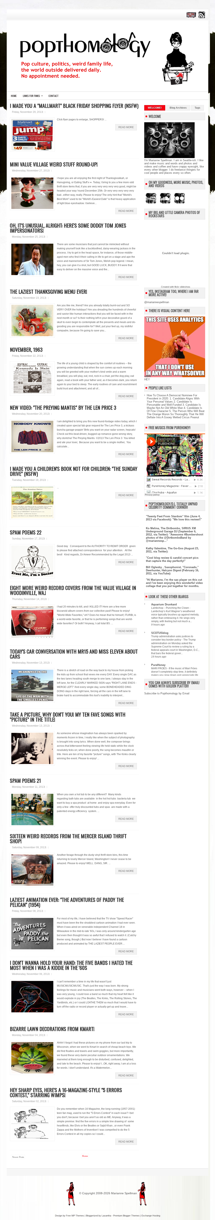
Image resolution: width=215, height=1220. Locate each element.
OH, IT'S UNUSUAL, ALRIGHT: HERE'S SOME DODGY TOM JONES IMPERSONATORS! (68, 228)
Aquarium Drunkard (164, 604)
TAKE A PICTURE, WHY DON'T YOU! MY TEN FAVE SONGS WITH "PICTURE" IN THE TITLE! (67, 717)
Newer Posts (18, 1157)
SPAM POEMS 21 (25, 780)
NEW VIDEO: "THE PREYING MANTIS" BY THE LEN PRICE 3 (63, 407)
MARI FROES (159, 668)
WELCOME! (155, 107)
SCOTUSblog (159, 632)
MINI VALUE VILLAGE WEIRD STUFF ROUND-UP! (54, 164)
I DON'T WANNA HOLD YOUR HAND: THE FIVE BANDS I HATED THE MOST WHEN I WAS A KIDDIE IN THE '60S (71, 965)
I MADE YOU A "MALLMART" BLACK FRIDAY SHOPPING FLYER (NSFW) (74, 105)
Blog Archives (178, 107)
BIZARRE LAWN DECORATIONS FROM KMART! (52, 1028)
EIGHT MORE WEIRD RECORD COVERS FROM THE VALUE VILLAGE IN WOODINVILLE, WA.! (73, 590)
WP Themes (77, 1215)
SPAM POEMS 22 (25, 532)
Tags (197, 107)
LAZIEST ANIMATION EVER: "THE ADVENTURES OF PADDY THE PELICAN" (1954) (67, 902)
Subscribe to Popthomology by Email (166, 693)
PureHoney (158, 665)
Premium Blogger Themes (126, 1215)
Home (14, 96)
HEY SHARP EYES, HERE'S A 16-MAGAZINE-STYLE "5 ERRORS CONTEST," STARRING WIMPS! (66, 1092)
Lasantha (106, 1215)
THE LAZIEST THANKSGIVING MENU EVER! (48, 291)
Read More (126, 127)
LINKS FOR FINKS (33, 96)
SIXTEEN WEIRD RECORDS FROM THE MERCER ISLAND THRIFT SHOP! (68, 838)
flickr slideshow (182, 287)
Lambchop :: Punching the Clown (170, 607)
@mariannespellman (156, 302)
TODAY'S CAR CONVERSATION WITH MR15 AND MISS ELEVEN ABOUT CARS (74, 654)
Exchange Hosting (151, 1215)
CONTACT (54, 96)
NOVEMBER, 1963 (26, 349)
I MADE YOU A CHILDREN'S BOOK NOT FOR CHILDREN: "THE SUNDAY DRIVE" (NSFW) (73, 471)
